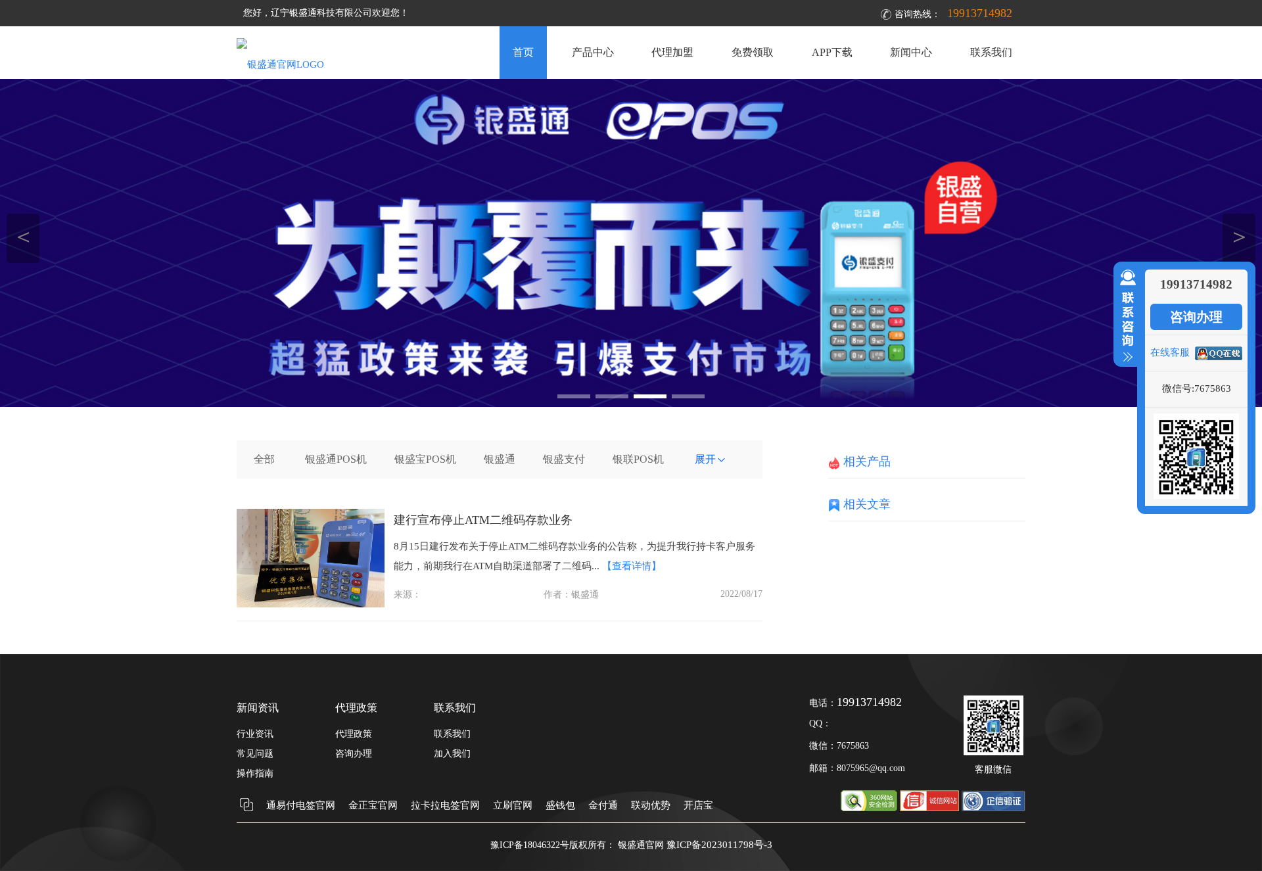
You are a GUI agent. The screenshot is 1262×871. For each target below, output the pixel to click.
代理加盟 (672, 52)
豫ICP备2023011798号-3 (719, 844)
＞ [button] (1239, 236)
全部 (264, 459)
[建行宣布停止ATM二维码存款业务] (311, 604)
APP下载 (832, 52)
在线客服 (1170, 352)
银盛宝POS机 (425, 459)
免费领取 (753, 52)
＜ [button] (23, 236)
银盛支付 (564, 459)
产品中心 (593, 52)
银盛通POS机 (336, 459)
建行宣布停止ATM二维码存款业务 (483, 520)
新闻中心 (911, 52)
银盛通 (499, 459)
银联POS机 (638, 459)
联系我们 (991, 52)
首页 (523, 52)
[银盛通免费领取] (631, 243)
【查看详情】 (631, 566)
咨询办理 (1196, 317)
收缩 (1125, 316)
